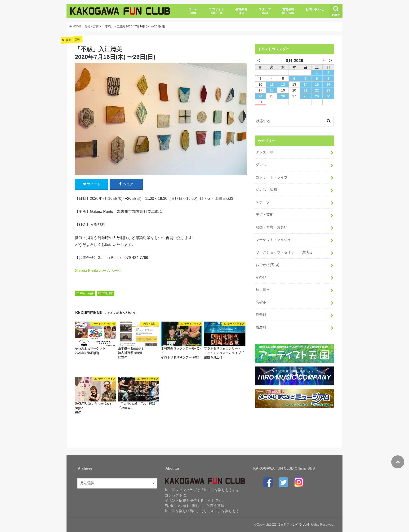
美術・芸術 (87, 293)
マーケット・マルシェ (273, 240)
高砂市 (261, 302)
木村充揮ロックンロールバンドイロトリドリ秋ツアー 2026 (181, 353)
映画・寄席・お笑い (272, 227)
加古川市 (107, 293)
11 (272, 84)
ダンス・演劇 (266, 190)
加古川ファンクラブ (291, 524)
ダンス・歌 (264, 152)
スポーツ (263, 202)
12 (283, 84)
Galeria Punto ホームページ (98, 270)
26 (283, 96)
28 (305, 96)
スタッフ (265, 10)
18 (272, 90)
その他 (261, 277)
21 (305, 90)
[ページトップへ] (397, 461)
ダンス (261, 165)
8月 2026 (294, 60)
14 (305, 84)
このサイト (216, 10)
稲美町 (261, 315)
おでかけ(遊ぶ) (267, 265)
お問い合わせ (315, 9)
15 (317, 84)
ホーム (193, 10)
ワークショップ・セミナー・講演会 (284, 252)
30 (328, 96)
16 (328, 84)
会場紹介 (241, 10)
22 (317, 90)
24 (260, 96)
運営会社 (288, 10)
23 (328, 90)
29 (317, 96)
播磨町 (261, 327)
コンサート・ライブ (272, 177)
